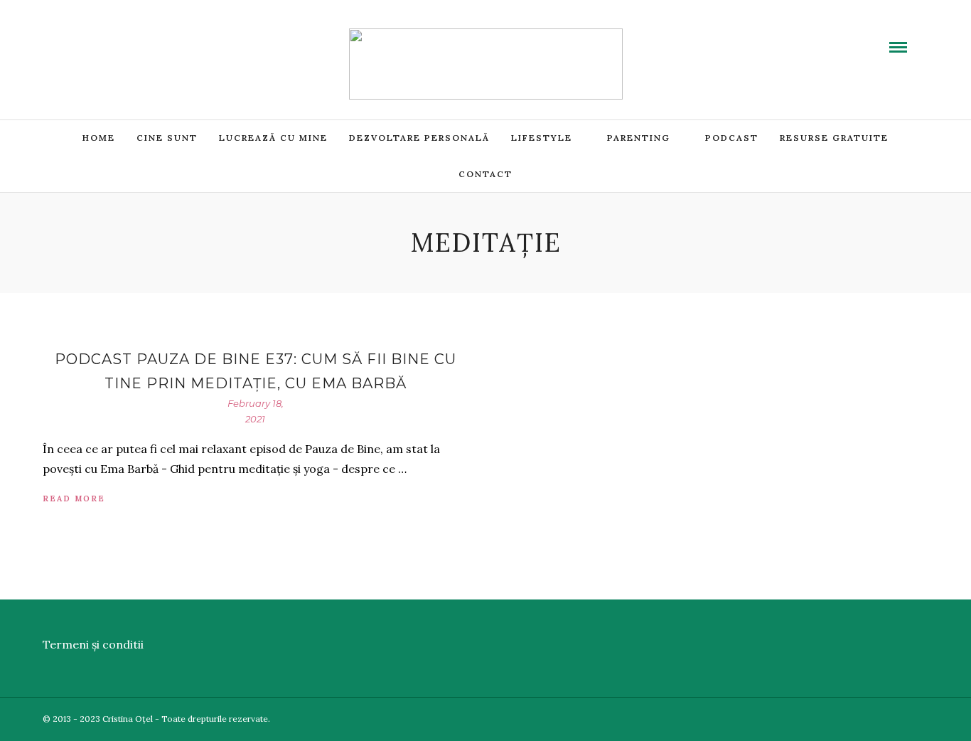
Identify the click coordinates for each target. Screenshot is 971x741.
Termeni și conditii (93, 644)
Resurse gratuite (834, 137)
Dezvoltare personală (419, 137)
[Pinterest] (137, 37)
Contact (485, 174)
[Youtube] (103, 37)
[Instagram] (154, 37)
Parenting (638, 137)
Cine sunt (167, 137)
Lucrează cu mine (273, 137)
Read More (74, 498)
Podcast (731, 137)
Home (98, 137)
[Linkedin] (120, 37)
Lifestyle (541, 137)
